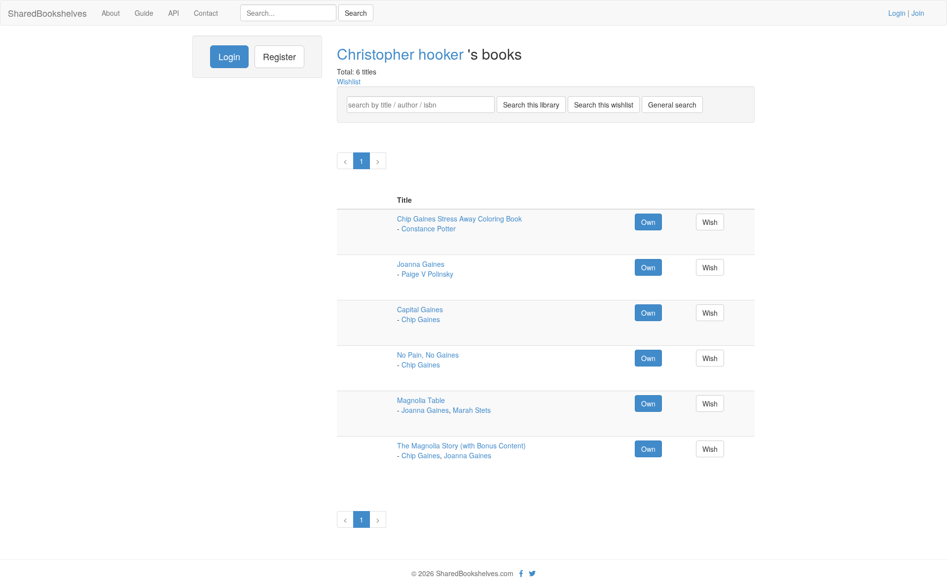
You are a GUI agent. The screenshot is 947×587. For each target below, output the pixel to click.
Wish (710, 222)
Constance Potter (428, 228)
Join (917, 13)
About (111, 13)
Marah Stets (472, 410)
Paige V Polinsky (427, 274)
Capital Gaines (420, 309)
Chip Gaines (420, 319)
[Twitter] (532, 573)
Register (279, 56)
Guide (144, 13)
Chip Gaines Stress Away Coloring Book (459, 218)
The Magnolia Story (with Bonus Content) (461, 445)
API (173, 13)
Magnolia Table (421, 400)
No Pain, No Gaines (428, 355)
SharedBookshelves (47, 12)
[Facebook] (521, 573)
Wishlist (349, 81)
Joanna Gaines (420, 264)
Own (648, 222)
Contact (206, 13)
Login (897, 13)
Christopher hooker (402, 53)
